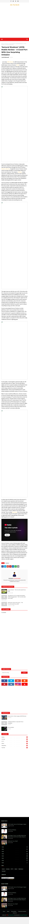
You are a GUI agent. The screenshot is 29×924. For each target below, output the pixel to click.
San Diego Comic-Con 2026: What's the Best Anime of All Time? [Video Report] (17, 836)
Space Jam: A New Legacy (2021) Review (17, 716)
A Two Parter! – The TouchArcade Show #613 (17, 590)
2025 (14, 849)
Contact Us (15, 912)
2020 (14, 860)
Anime (15, 737)
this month (14, 512)
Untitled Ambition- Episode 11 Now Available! (15, 722)
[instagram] (15, 1)
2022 (15, 856)
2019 (14, 862)
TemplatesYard (11, 915)
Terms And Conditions (22, 911)
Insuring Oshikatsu (12, 829)
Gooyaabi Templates (23, 915)
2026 (14, 847)
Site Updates (11, 727)
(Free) (17, 65)
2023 (15, 853)
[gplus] (18, 680)
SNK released (10, 62)
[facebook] (10, 1)
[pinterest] (18, 1)
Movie (15, 743)
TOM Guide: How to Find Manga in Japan (17, 824)
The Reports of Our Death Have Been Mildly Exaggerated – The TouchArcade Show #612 (17, 597)
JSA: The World (14, 5)
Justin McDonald (5, 57)
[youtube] (25, 684)
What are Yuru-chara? (13, 841)
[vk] (11, 684)
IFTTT (14, 741)
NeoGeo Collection (5, 169)
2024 (15, 851)
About (8, 911)
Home (2, 43)
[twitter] (13, 1)
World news (15, 745)
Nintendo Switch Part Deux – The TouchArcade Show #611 (15, 603)
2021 (15, 858)
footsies (20, 172)
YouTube (14, 747)
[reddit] (25, 680)
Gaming (5, 43)
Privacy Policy (13, 911)
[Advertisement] (14, 21)
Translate (11, 879)
